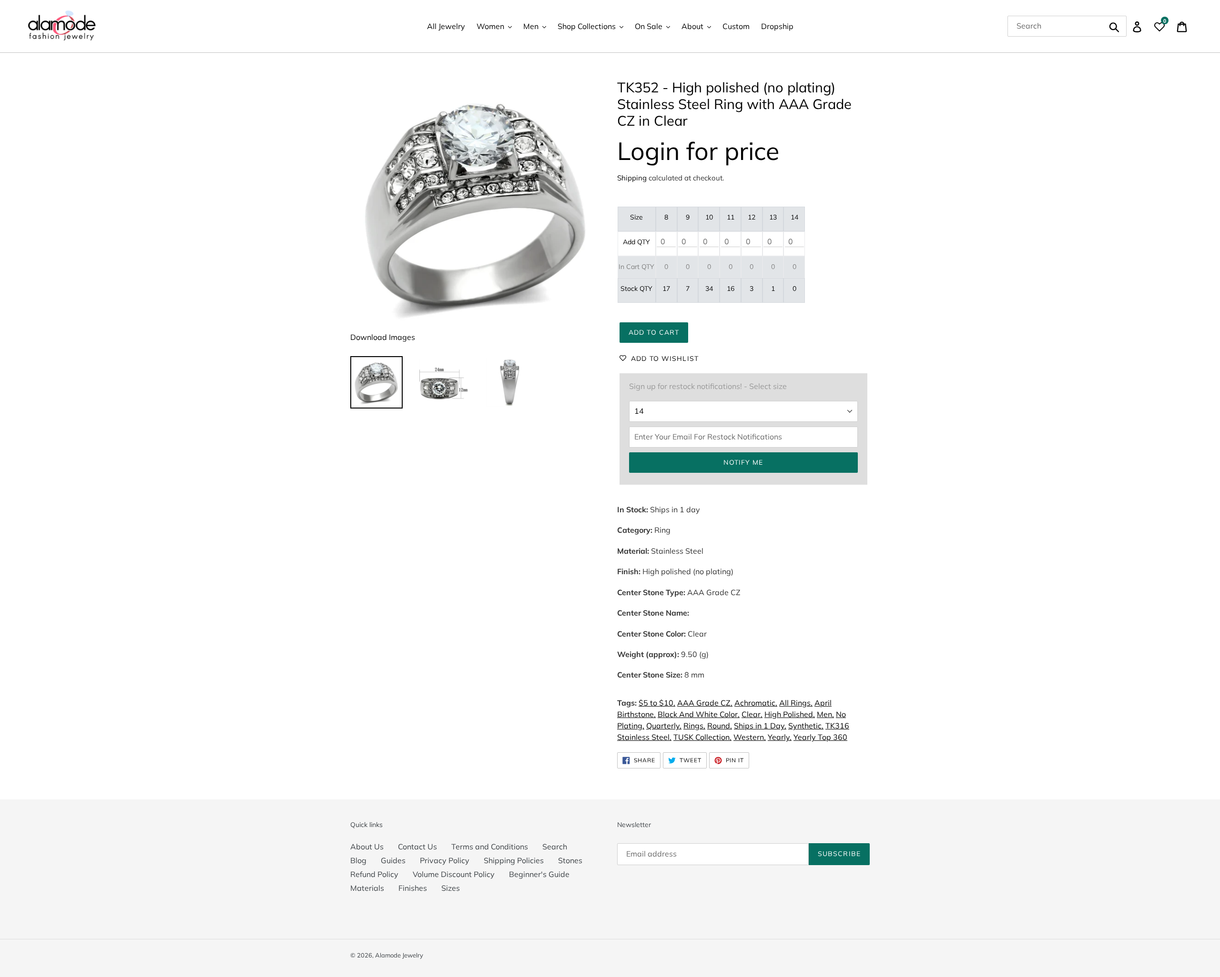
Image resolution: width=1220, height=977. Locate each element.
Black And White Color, (699, 714)
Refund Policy (374, 874)
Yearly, (780, 737)
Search (554, 846)
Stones (570, 860)
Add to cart (654, 332)
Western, (749, 737)
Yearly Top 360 (820, 737)
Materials (367, 888)
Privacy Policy (444, 860)
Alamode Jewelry (399, 955)
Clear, (752, 714)
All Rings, (796, 703)
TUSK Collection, (702, 737)
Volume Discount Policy (454, 874)
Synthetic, (806, 725)
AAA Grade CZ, (704, 703)
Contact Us (417, 846)
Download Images (382, 337)
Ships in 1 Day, (760, 725)
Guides (393, 860)
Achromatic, (755, 703)
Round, (719, 725)
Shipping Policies (514, 860)
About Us (367, 846)
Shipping (632, 177)
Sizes (450, 888)
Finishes (412, 888)
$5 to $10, (657, 703)
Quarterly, (663, 725)
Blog (358, 860)
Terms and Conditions (489, 846)
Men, (825, 714)
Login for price (698, 150)
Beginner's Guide (539, 874)
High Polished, (789, 714)
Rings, (694, 725)
